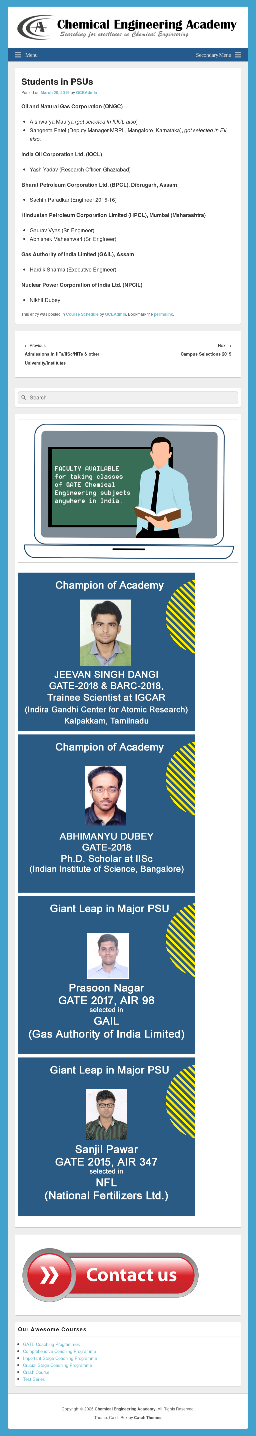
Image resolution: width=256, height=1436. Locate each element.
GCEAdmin (86, 92)
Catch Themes (148, 1417)
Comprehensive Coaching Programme (59, 1351)
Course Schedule (82, 314)
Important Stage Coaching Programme (60, 1358)
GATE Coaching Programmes (51, 1344)
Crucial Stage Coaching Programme (57, 1365)
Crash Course (36, 1372)
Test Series (34, 1379)
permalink (163, 314)
